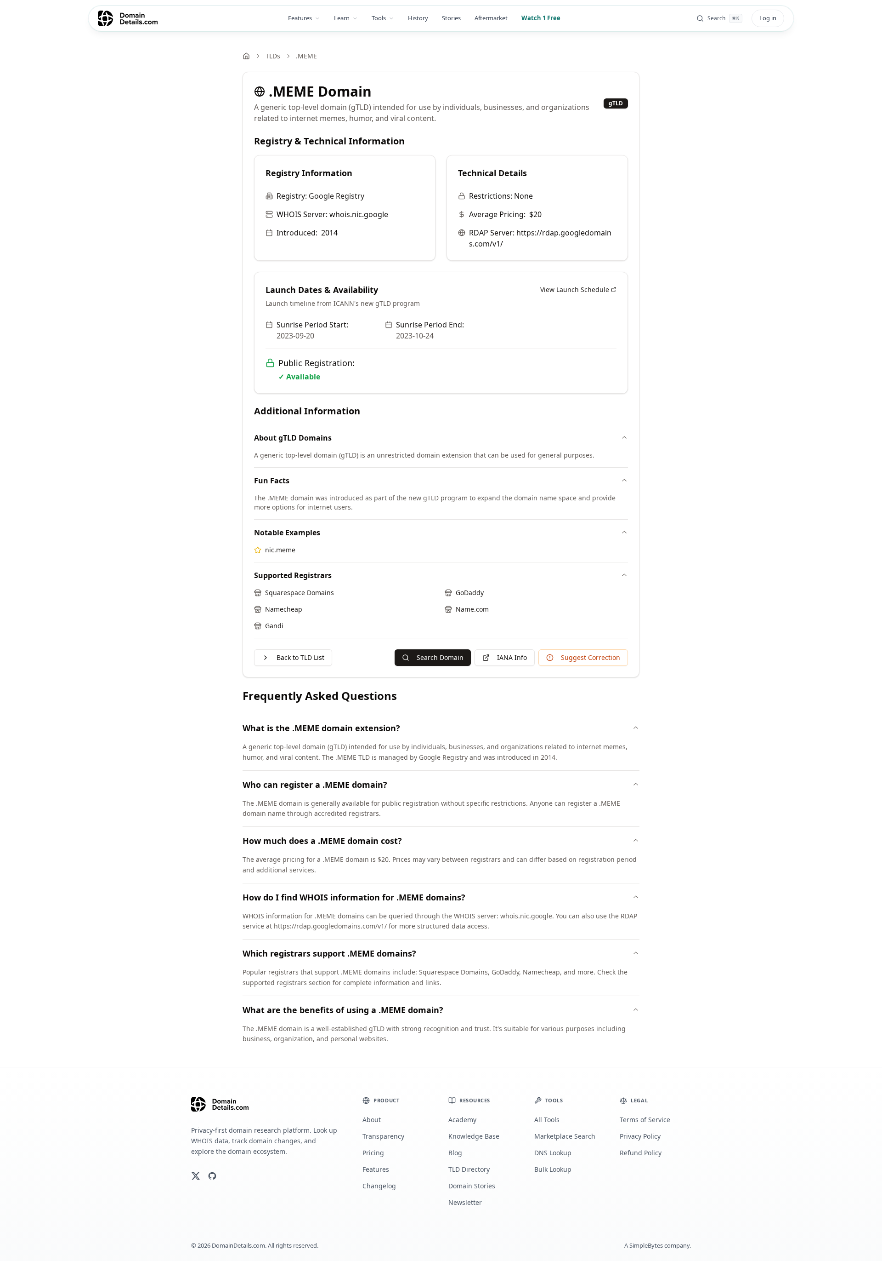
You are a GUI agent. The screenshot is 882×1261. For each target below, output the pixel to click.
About (371, 1119)
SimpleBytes (646, 1245)
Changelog (379, 1185)
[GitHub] (212, 1176)
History (418, 18)
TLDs (273, 56)
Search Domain (440, 657)
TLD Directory (469, 1169)
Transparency (383, 1136)
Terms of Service (645, 1119)
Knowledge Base (473, 1136)
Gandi (274, 625)
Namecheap (283, 609)
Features (300, 18)
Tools (379, 18)
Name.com (472, 609)
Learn (342, 18)
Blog (455, 1152)
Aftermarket (491, 18)
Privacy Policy (640, 1136)
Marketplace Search (564, 1136)
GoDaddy (470, 592)
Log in (767, 18)
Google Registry (336, 196)
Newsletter (465, 1202)
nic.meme (280, 549)
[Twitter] (195, 1176)
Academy (462, 1119)
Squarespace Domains (299, 592)
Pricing (373, 1152)
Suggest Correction (590, 657)
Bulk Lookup (552, 1169)
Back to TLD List (300, 657)
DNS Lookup (552, 1152)
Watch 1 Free (540, 18)
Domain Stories (471, 1185)
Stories (451, 18)
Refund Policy (641, 1152)
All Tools (547, 1119)
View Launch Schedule (574, 289)
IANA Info (512, 657)
